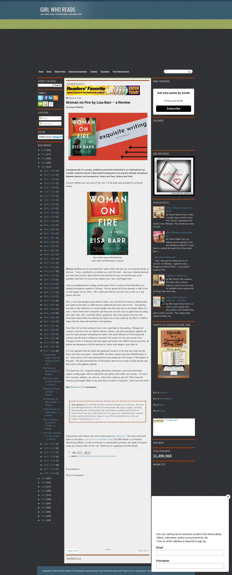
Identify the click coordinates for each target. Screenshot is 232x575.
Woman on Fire (77, 387)
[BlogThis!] (80, 452)
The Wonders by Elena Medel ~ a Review (51, 402)
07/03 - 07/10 (50, 275)
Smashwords (166, 398)
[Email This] (77, 452)
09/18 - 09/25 (50, 229)
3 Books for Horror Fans (177, 276)
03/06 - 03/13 (50, 346)
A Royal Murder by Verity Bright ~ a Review (51, 412)
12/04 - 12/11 (50, 183)
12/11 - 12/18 (50, 179)
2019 (43, 487)
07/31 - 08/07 (50, 259)
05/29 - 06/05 (50, 296)
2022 (43, 167)
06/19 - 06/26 (50, 284)
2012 (43, 516)
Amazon (163, 392)
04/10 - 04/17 (50, 326)
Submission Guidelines (77, 71)
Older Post (143, 551)
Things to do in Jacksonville (134, 571)
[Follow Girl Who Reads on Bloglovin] (51, 138)
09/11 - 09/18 (50, 233)
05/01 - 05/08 (50, 313)
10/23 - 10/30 (50, 208)
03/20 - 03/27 (50, 338)
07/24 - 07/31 (50, 263)
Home (41, 71)
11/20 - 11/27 (50, 192)
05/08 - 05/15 (50, 309)
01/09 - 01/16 (50, 469)
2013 (43, 512)
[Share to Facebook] (86, 452)
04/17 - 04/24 (50, 321)
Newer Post (72, 551)
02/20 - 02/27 (50, 444)
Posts (45, 118)
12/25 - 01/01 (50, 171)
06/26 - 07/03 (50, 279)
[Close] (228, 496)
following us (120, 436)
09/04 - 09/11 (50, 238)
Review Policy (60, 71)
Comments (47, 123)
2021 (43, 478)
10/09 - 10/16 (50, 217)
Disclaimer (105, 71)
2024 (43, 158)
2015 (43, 503)
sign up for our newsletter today (98, 439)
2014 (43, 507)
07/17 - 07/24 (50, 267)
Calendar (94, 71)
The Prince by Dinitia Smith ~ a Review (52, 371)
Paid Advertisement (121, 71)
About (49, 71)
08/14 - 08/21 (50, 250)
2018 (43, 491)
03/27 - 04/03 (50, 334)
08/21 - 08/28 (50, 246)
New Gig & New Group (165, 257)
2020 (43, 482)
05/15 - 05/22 (50, 305)
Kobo (162, 405)
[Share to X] (83, 452)
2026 (43, 150)
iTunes (163, 411)
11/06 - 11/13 (50, 200)
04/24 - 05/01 (50, 317)
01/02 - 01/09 (50, 473)
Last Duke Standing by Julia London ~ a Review (52, 436)
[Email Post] (73, 452)
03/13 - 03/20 (50, 342)
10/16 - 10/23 (50, 213)
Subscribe (173, 108)
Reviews (89, 456)
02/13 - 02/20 (50, 448)
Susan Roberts (100, 456)
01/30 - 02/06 (50, 456)
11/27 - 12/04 (50, 187)
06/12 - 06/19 (50, 288)
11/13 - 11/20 (50, 196)
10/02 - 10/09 (50, 221)
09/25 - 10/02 (50, 225)
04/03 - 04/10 (50, 330)
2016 (43, 499)
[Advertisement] (116, 44)
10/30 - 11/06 (50, 204)
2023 (43, 163)
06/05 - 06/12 (50, 292)
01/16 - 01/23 (50, 465)
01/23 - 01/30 (50, 461)
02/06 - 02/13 (50, 452)
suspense (112, 456)
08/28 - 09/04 (50, 242)
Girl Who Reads (57, 9)
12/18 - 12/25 (50, 175)
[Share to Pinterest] (89, 452)
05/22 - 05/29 (50, 301)
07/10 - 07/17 (50, 271)
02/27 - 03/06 (50, 351)
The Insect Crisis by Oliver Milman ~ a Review (52, 381)
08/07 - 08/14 (50, 254)
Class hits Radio (105, 571)
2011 (43, 520)
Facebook (96, 418)
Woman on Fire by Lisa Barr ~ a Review (51, 391)
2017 (43, 495)
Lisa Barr (81, 456)
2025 (43, 154)
